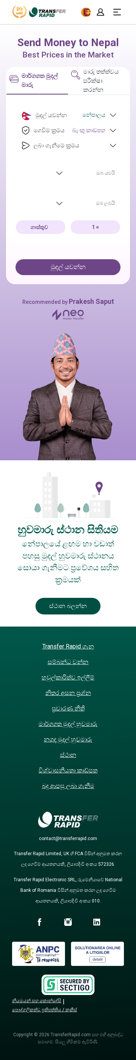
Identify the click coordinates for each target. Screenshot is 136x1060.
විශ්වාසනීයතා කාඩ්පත (68, 770)
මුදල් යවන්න (68, 267)
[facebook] (39, 923)
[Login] (100, 12)
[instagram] (68, 923)
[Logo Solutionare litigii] (97, 963)
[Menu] (117, 12)
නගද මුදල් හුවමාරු (68, 739)
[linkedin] (96, 923)
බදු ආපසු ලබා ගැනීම (68, 785)
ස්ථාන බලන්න (68, 606)
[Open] (112, 115)
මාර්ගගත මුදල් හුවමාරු (68, 723)
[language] (86, 12)
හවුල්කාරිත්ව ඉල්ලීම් (68, 677)
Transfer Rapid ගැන (68, 646)
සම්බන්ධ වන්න (68, 661)
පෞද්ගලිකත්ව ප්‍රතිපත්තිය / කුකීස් (44, 1009)
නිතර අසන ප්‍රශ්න (68, 692)
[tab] (37, 80)
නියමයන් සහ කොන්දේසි (36, 1000)
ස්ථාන (68, 754)
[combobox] (86, 115)
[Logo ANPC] (38, 963)
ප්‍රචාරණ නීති (68, 708)
